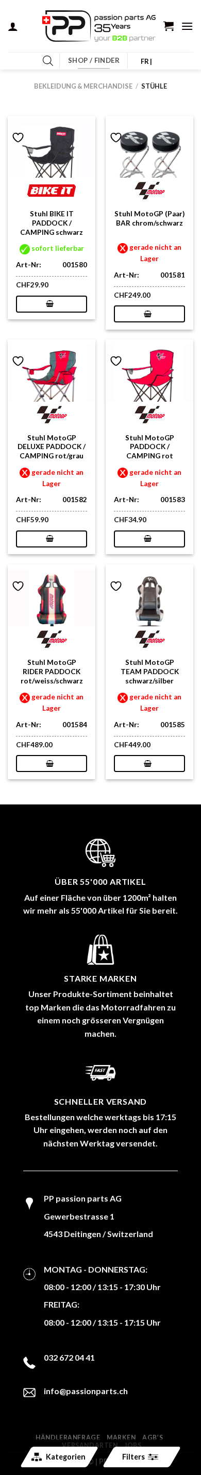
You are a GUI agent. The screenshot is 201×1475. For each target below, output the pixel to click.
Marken (121, 1438)
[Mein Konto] (13, 26)
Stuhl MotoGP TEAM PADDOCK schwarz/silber (150, 671)
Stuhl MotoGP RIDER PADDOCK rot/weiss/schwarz (52, 671)
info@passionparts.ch (86, 1391)
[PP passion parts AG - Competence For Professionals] (99, 26)
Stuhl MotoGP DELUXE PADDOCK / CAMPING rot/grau (52, 447)
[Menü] (187, 26)
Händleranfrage (68, 1438)
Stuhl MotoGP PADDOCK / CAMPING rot (149, 447)
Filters (133, 1456)
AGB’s (152, 1438)
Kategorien (66, 1456)
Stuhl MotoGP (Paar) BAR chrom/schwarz (149, 218)
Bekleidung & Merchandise (83, 86)
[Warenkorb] (168, 25)
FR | (147, 61)
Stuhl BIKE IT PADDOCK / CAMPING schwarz (51, 223)
